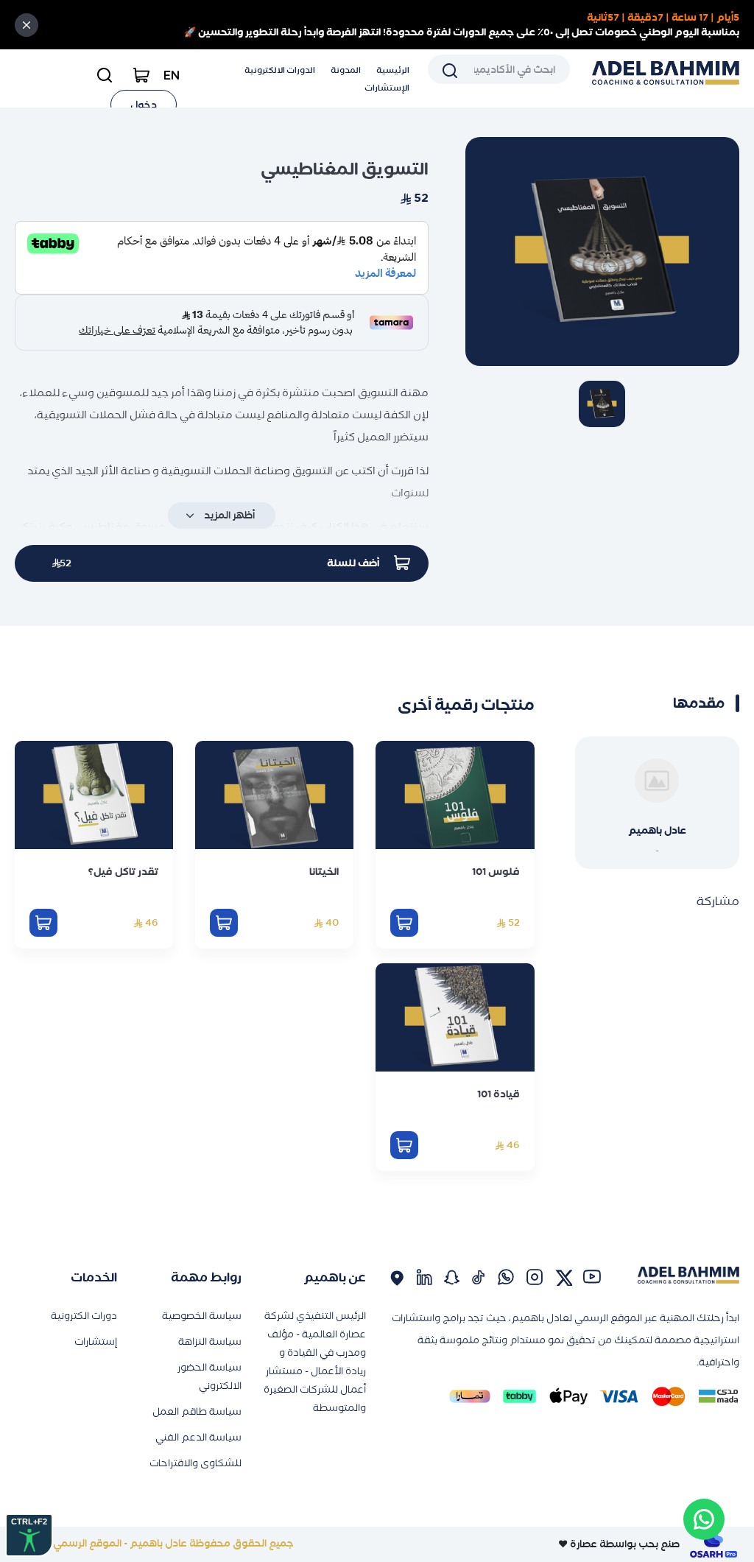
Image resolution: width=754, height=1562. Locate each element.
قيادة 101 (498, 1094)
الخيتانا (324, 871)
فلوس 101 (496, 871)
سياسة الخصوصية (202, 1315)
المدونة (346, 70)
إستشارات (95, 1341)
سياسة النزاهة (210, 1341)
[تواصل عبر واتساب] (704, 1519)
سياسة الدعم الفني (198, 1437)
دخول (143, 104)
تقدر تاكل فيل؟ (123, 871)
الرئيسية (392, 70)
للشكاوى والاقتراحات (195, 1462)
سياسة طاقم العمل (197, 1411)
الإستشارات (386, 87)
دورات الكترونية (84, 1315)
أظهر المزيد (229, 515)
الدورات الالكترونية (279, 70)
